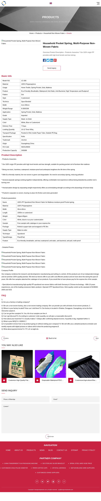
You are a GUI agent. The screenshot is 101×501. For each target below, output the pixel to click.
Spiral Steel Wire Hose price (81, 463)
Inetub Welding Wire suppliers (82, 468)
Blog (50, 450)
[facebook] (37, 481)
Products (39, 33)
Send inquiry (51, 68)
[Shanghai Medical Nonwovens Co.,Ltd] (3, 3)
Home (31, 33)
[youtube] (53, 481)
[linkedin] (42, 481)
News (42, 450)
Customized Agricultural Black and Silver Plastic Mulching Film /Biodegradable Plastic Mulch (85, 381)
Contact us (62, 450)
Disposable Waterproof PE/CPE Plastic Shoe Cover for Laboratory (53, 381)
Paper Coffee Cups (40, 468)
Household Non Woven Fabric (54, 33)
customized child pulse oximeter (15, 468)
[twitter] (48, 481)
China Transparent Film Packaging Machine (21, 463)
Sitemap (74, 450)
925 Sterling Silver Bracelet (54, 463)
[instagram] (58, 481)
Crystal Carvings (59, 468)
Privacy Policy (88, 450)
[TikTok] (64, 481)
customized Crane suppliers (48, 472)
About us (18, 450)
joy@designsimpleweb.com (65, 489)
